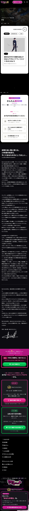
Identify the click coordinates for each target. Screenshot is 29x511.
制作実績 (5, 442)
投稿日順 (7, 33)
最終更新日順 (14, 33)
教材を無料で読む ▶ (15, 400)
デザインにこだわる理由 (9, 454)
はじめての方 (6, 439)
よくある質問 (6, 451)
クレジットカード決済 (8, 461)
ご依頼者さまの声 (7, 457)
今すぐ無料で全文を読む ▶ (15, 427)
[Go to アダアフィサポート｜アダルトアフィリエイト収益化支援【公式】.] (1, 92)
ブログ (5, 470)
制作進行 (5, 448)
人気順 (21, 33)
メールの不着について (8, 464)
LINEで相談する (15, 364)
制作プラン (6, 445)
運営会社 (5, 467)
